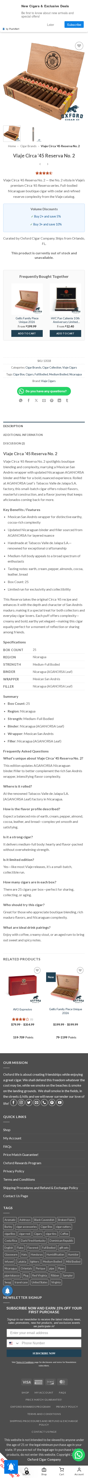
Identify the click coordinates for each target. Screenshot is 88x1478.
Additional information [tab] (23, 435)
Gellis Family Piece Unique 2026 (65, 1011)
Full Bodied (41, 374)
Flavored (32, 1247)
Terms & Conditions (25, 1362)
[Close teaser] (27, 1472)
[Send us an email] (36, 1102)
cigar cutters (63, 1226)
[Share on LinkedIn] (59, 400)
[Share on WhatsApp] (20, 400)
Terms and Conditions (19, 1179)
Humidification (55, 1254)
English (8, 1247)
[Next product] (40, 164)
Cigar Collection (51, 367)
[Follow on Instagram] (21, 1102)
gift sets (64, 1247)
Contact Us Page (15, 1196)
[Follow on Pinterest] (52, 1102)
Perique (40, 1268)
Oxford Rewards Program (22, 1163)
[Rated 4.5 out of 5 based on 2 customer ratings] (44, 173)
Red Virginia (39, 1275)
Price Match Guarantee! (20, 1154)
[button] (78, 1454)
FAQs (7, 1146)
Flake (20, 1247)
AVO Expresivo (22, 1009)
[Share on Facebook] (28, 400)
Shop (6, 1130)
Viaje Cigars (69, 367)
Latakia (22, 1261)
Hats (24, 1254)
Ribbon (55, 1275)
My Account (12, 1138)
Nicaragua (75, 374)
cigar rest (24, 1233)
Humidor (73, 1254)
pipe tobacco (11, 1275)
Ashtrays (24, 1220)
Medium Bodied (58, 374)
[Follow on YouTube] (59, 1102)
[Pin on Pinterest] (51, 400)
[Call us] (44, 1102)
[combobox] (13, 1343)
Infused (9, 1261)
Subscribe (74, 24)
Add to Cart (27, 333)
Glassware (11, 1254)
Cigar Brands (28, 146)
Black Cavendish (44, 1220)
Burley (8, 1226)
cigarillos (9, 1233)
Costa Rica (10, 1240)
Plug (25, 1275)
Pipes (61, 1268)
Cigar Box (19, 374)
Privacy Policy (13, 1171)
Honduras (37, 1254)
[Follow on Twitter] (28, 1102)
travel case (21, 1282)
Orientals (26, 1268)
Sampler (68, 1275)
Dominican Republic (61, 1240)
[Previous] (10, 81)
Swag (7, 1282)
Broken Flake (66, 1220)
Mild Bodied (73, 1261)
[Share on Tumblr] (67, 400)
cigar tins (51, 1233)
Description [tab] (13, 426)
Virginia (56, 1282)
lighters (34, 1261)
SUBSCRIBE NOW (44, 1353)
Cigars (30, 374)
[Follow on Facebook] (13, 1102)
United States (39, 1282)
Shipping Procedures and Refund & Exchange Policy (40, 1188)
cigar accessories (26, 1226)
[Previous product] (47, 164)
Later (50, 24)
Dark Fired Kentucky (33, 1240)
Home (12, 146)
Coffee (64, 1233)
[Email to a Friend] (44, 400)
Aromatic (10, 1220)
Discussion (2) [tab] (14, 443)
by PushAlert (12, 28)
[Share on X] (36, 400)
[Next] (78, 81)
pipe (51, 1268)
